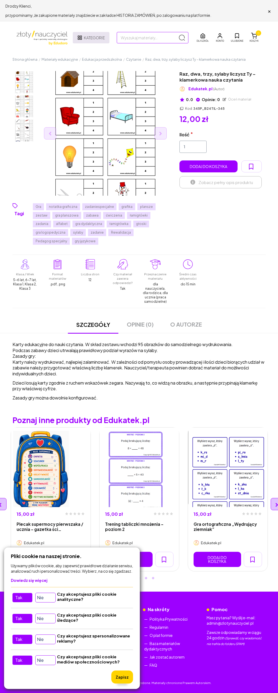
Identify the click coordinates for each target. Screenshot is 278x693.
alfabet (62, 224)
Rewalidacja (121, 232)
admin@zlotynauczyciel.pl (230, 623)
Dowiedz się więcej (29, 580)
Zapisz (122, 677)
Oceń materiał (239, 99)
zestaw (42, 215)
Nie (40, 597)
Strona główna (24, 59)
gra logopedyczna (50, 232)
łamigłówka (118, 224)
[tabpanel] (51, 499)
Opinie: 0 (210, 99)
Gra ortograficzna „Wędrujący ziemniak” (225, 526)
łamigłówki (139, 215)
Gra (38, 207)
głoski (141, 224)
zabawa (92, 215)
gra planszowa (66, 215)
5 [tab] (153, 578)
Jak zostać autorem (167, 657)
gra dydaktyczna (88, 224)
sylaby (78, 232)
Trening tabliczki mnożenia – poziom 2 (134, 526)
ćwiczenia (114, 215)
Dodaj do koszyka (208, 166)
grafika (126, 207)
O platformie (161, 635)
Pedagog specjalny (51, 241)
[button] (220, 37)
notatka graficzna (63, 207)
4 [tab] (146, 578)
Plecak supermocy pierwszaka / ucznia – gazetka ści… (50, 526)
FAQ (153, 665)
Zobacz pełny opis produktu (225, 182)
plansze (146, 207)
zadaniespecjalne (99, 207)
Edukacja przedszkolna (102, 59)
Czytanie (133, 59)
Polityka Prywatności (169, 619)
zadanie (97, 232)
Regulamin (159, 627)
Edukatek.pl (206, 88)
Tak (18, 597)
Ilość (184, 134)
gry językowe (85, 241)
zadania (42, 224)
